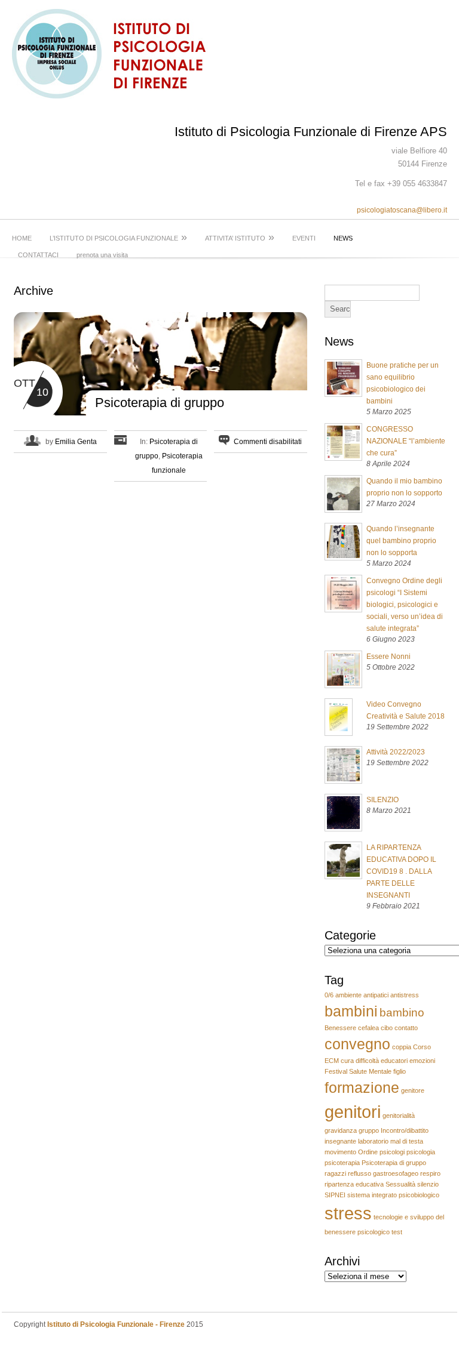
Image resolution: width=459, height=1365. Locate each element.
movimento (340, 1152)
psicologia (420, 1152)
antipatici (375, 995)
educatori (394, 1060)
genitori (353, 1111)
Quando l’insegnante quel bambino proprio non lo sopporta (401, 541)
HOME (22, 238)
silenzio (428, 1184)
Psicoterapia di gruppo (159, 402)
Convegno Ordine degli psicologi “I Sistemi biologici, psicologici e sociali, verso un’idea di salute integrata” (404, 605)
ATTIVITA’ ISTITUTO (239, 237)
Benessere (340, 1027)
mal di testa (406, 1141)
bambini (351, 1011)
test (396, 1231)
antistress (404, 995)
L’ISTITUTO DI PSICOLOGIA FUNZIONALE (118, 237)
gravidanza (341, 1130)
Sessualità (400, 1184)
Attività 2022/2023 (395, 752)
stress (348, 1213)
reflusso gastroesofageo (383, 1173)
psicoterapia (342, 1162)
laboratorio (373, 1141)
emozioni (422, 1060)
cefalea (368, 1027)
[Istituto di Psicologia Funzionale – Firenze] (115, 96)
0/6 (329, 995)
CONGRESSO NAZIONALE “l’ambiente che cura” (405, 441)
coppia (401, 1046)
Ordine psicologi (381, 1152)
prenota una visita (102, 254)
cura (347, 1060)
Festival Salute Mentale (358, 1071)
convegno (357, 1044)
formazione (362, 1088)
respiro (430, 1173)
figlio (399, 1071)
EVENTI (304, 238)
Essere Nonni (388, 656)
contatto (406, 1027)
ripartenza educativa (354, 1184)
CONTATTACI (38, 254)
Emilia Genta (76, 441)
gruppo (369, 1130)
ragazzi (335, 1173)
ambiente (348, 995)
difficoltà (367, 1060)
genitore (412, 1090)
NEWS (343, 238)
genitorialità (398, 1115)
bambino (402, 1012)
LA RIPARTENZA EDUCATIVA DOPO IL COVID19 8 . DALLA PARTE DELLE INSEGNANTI (401, 871)
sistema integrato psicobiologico (393, 1194)
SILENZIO (382, 800)
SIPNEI (335, 1194)
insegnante (340, 1141)
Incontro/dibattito (405, 1130)
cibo (387, 1027)
